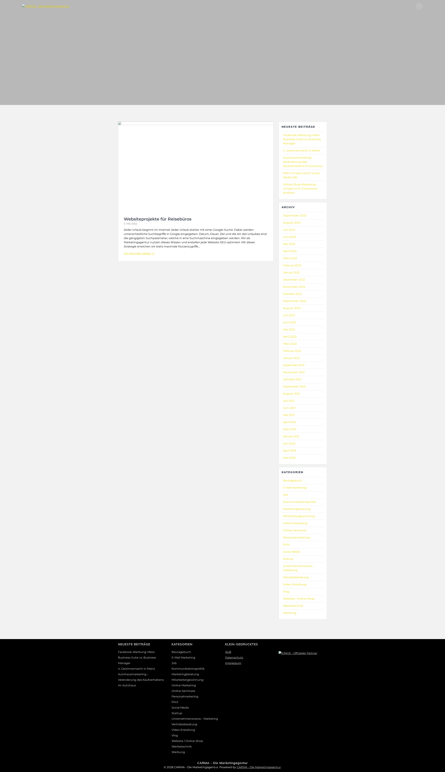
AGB (228, 652)
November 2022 (294, 286)
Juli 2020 (289, 443)
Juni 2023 (289, 237)
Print (286, 544)
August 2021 (291, 393)
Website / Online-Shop (298, 598)
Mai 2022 (289, 329)
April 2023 (290, 251)
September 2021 (294, 386)
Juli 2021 (288, 400)
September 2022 (294, 301)
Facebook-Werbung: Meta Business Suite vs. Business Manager (302, 139)
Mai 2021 (289, 415)
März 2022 (290, 343)
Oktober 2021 (292, 379)
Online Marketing (295, 523)
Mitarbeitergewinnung (299, 516)
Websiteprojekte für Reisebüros (157, 219)
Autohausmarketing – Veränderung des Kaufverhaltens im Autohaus (303, 162)
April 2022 (290, 336)
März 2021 (289, 429)
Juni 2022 (289, 322)
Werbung (289, 613)
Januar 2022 (291, 358)
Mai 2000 (289, 457)
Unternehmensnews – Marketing (195, 718)
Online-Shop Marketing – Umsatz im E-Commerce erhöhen (300, 188)
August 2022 (292, 308)
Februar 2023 (292, 265)
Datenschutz (234, 657)
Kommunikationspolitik (299, 502)
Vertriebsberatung (296, 577)
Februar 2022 (292, 351)
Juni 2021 (289, 408)
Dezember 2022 (294, 279)
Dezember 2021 (294, 365)
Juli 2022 (289, 315)
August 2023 (292, 222)
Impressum (233, 663)
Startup (288, 559)
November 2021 (294, 372)
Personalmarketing (296, 537)
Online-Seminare (295, 530)
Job (285, 494)
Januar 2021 (291, 436)
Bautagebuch (292, 480)
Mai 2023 (289, 244)
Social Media (291, 551)
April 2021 (289, 422)
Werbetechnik (293, 605)
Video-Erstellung (294, 584)
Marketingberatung (296, 509)
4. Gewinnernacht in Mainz (301, 150)
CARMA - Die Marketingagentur (259, 767)
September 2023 (294, 215)
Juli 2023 (289, 229)
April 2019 (289, 450)
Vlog (286, 591)
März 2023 (290, 258)
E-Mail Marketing (295, 487)
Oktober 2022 (292, 294)
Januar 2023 (291, 272)
